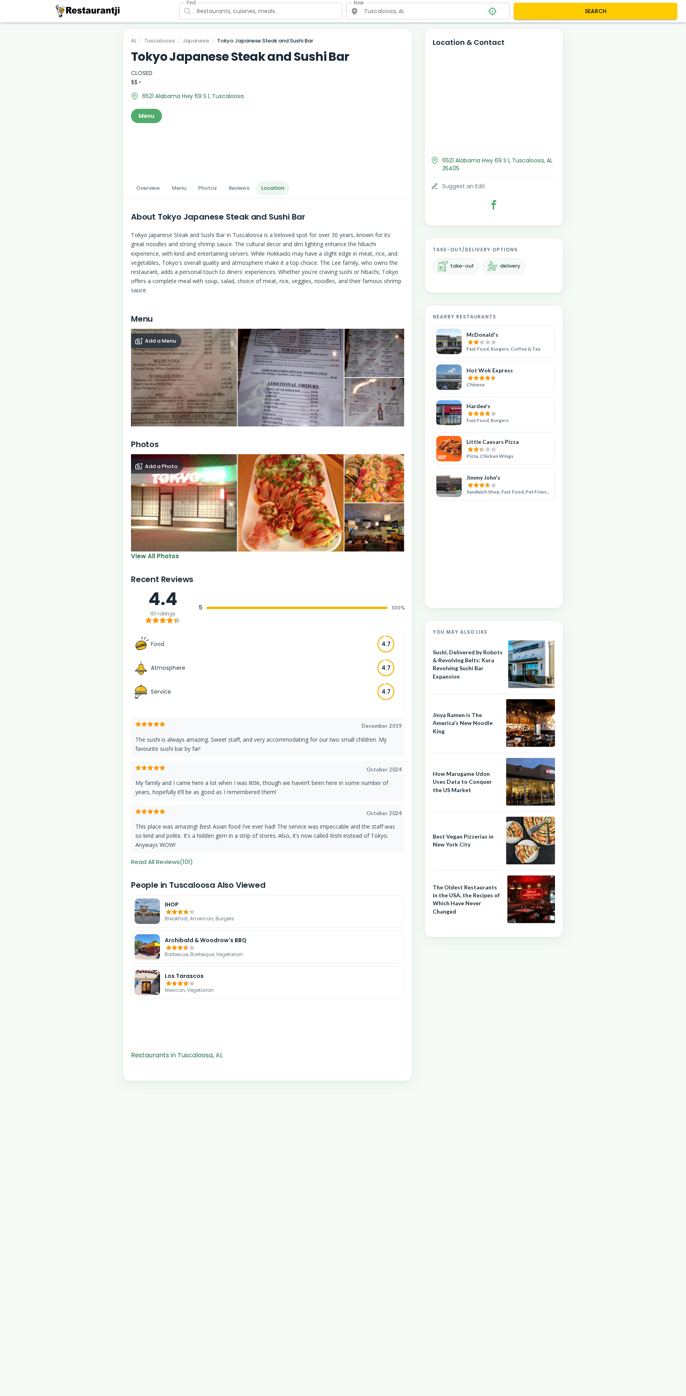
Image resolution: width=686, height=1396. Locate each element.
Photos (207, 188)
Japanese (196, 40)
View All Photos (155, 556)
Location (272, 188)
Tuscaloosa (160, 40)
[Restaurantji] (88, 11)
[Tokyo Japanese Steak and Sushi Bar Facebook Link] (494, 205)
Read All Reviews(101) (162, 862)
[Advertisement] (267, 150)
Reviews (239, 188)
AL (134, 40)
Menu (146, 116)
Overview (148, 188)
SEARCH (596, 11)
